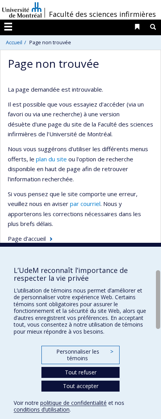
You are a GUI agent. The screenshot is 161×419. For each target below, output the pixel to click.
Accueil (14, 42)
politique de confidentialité (73, 402)
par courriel (85, 204)
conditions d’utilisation (42, 409)
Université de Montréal (22, 10)
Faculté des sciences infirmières (102, 14)
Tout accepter (80, 386)
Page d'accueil (27, 238)
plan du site (51, 159)
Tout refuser (81, 372)
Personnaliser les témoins (84, 355)
